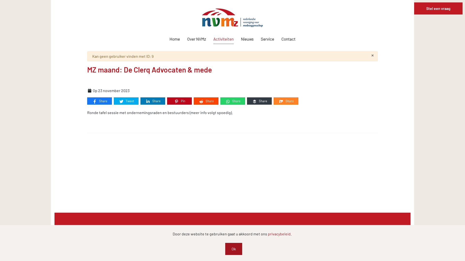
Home (175, 38)
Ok (234, 248)
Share (102, 101)
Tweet (129, 101)
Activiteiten (223, 38)
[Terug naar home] (232, 17)
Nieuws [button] (247, 38)
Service (267, 38)
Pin (182, 101)
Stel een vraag (438, 8)
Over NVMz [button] (196, 38)
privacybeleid (279, 234)
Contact (288, 38)
